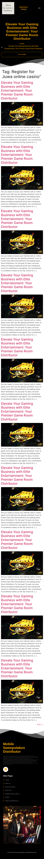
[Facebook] (5, 769)
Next (40, 724)
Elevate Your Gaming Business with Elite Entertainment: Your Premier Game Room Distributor (17, 90)
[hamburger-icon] (39, 8)
